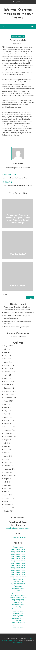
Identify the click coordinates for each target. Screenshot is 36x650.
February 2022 (9, 498)
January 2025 (8, 385)
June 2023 (7, 446)
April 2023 (7, 453)
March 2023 (8, 456)
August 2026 (8, 346)
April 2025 (7, 375)
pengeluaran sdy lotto (18, 625)
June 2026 (7, 352)
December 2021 (9, 505)
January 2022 (8, 501)
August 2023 (8, 440)
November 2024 (9, 391)
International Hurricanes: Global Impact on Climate (18, 322)
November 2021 (9, 508)
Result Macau (18, 547)
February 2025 (9, 381)
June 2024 (7, 407)
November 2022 (9, 469)
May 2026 (7, 356)
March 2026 (8, 362)
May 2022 (7, 488)
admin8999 (18, 163)
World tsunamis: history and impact (16, 327)
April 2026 (7, 359)
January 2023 (8, 462)
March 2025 (8, 378)
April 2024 (7, 414)
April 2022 (7, 492)
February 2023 (9, 459)
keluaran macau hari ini (18, 597)
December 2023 (9, 427)
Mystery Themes (18, 642)
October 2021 (9, 511)
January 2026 (8, 368)
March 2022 (8, 495)
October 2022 (9, 472)
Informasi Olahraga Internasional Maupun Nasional (18, 13)
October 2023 (9, 433)
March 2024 (8, 417)
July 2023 (7, 443)
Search (4, 295)
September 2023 (10, 437)
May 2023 (7, 449)
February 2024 (9, 420)
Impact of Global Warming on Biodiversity (19, 312)
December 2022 (9, 466)
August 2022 (8, 479)
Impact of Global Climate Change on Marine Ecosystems (17, 317)
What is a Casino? (18, 286)
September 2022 (10, 475)
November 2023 (9, 430)
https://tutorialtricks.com (21, 168)
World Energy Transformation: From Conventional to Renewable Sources (17, 308)
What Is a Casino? (18, 254)
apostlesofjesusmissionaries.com (18, 528)
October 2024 (9, 394)
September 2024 (10, 398)
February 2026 (9, 365)
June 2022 (7, 485)
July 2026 (7, 349)
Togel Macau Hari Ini (18, 538)
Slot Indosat (18, 586)
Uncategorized (18, 36)
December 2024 (9, 388)
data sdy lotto (18, 627)
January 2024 (8, 424)
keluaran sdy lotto (18, 623)
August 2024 (8, 401)
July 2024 (7, 404)
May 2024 (7, 411)
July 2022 (7, 482)
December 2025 (9, 372)
